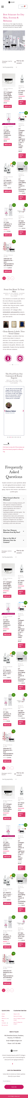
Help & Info (17, 1014)
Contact (4, 1023)
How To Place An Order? (18, 1023)
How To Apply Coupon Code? (19, 1019)
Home (3, 1014)
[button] (3, 324)
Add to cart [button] (8, 106)
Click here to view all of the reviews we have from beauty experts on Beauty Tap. (13, 449)
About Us (4, 1018)
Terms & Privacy (18, 1016)
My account (5, 1025)
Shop (3, 1016)
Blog (3, 1020)
